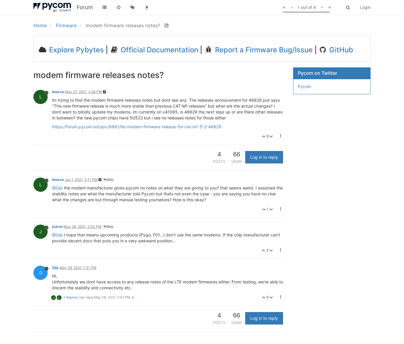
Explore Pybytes (75, 50)
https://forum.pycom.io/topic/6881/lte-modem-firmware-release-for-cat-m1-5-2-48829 (136, 126)
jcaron (57, 226)
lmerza (58, 92)
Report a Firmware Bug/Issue (263, 50)
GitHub (340, 50)
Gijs (55, 267)
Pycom (304, 86)
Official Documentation (158, 50)
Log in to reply (264, 157)
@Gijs (109, 179)
